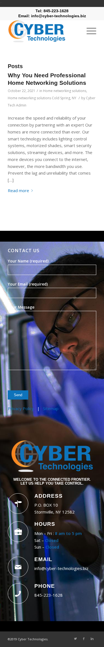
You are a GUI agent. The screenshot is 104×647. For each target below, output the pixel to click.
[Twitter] (75, 638)
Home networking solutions (64, 90)
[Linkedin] (92, 638)
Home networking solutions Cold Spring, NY (42, 98)
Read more (18, 190)
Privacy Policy (21, 408)
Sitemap (51, 408)
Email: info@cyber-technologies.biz (52, 16)
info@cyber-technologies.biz (61, 568)
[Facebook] (84, 638)
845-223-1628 (48, 595)
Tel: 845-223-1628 (52, 11)
